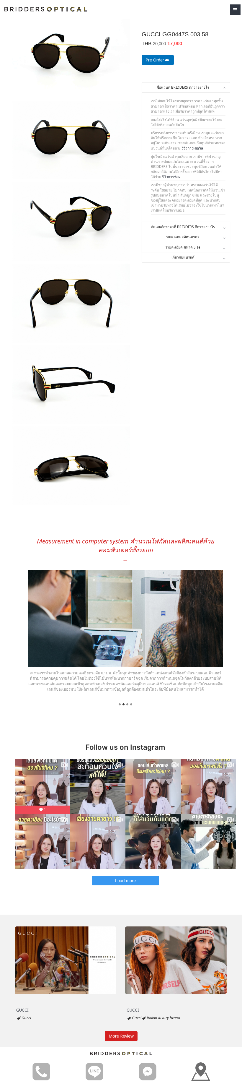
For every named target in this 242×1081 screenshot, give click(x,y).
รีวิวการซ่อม (171, 176)
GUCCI (22, 1010)
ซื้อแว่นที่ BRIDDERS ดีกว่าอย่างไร (183, 87)
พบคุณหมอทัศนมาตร (182, 237)
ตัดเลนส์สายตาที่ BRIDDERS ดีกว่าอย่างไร (183, 227)
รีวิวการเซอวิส (192, 148)
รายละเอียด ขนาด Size (182, 247)
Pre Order (154, 60)
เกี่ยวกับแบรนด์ (182, 257)
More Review (121, 1036)
